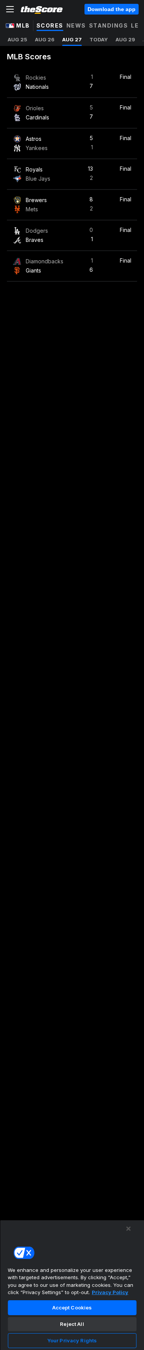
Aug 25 (17, 39)
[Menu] (10, 9)
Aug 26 (45, 39)
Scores (49, 25)
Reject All (72, 1324)
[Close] (128, 1228)
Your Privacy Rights (72, 1340)
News (76, 25)
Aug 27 (72, 39)
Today (98, 39)
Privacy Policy (110, 1292)
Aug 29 (125, 39)
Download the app (112, 9)
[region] (72, 1285)
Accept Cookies (72, 1307)
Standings (108, 25)
